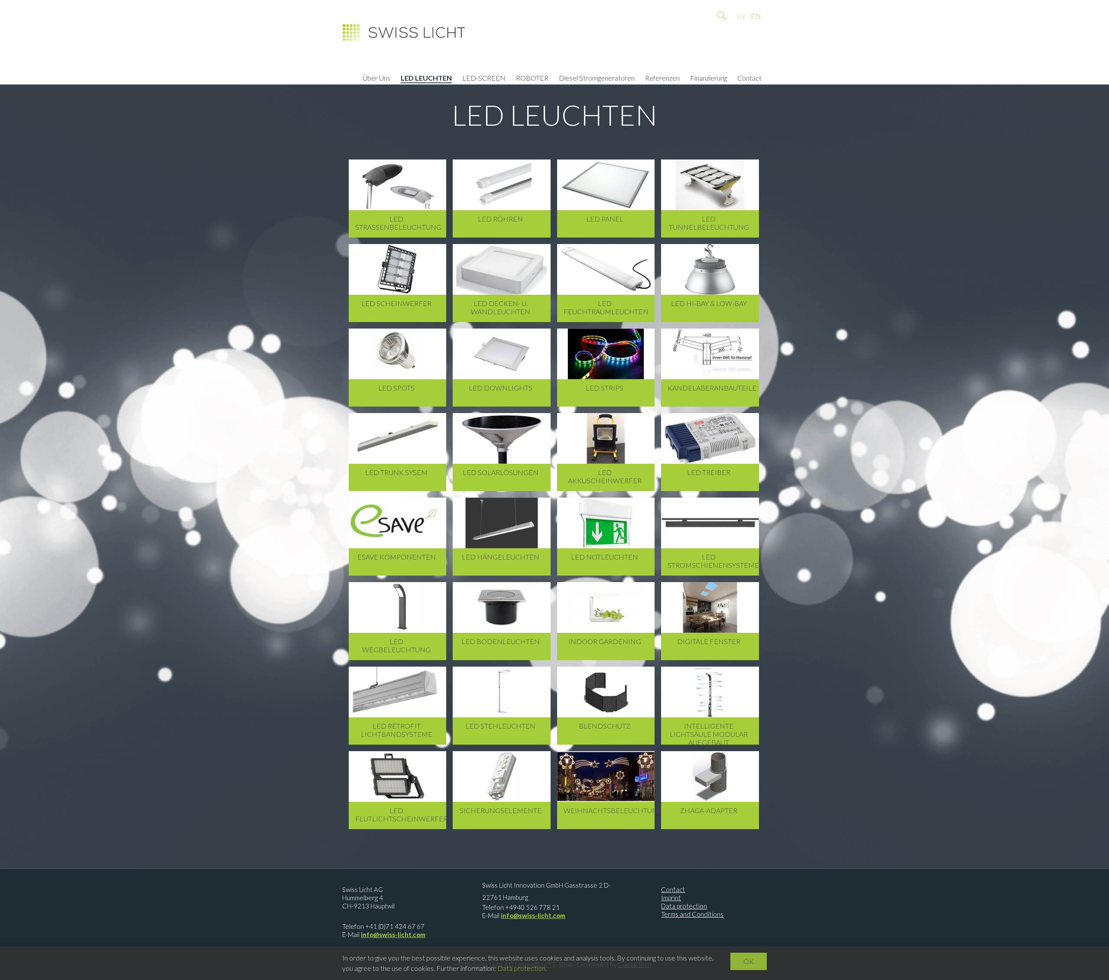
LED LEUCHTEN (426, 79)
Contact (749, 79)
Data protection (684, 906)
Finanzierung (708, 79)
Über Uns (376, 79)
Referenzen (662, 79)
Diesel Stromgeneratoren (597, 79)
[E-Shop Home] (403, 34)
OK (748, 961)
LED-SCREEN (484, 79)
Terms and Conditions (692, 914)
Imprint (671, 898)
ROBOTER (532, 79)
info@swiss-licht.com (393, 934)
